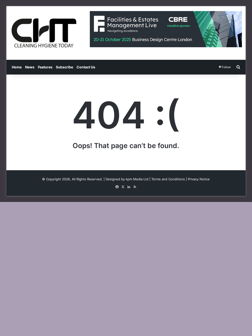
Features (45, 67)
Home (17, 67)
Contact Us (86, 67)
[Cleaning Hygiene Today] (44, 33)
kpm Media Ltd (137, 179)
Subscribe (64, 67)
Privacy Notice (199, 179)
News (29, 67)
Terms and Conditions (168, 179)
